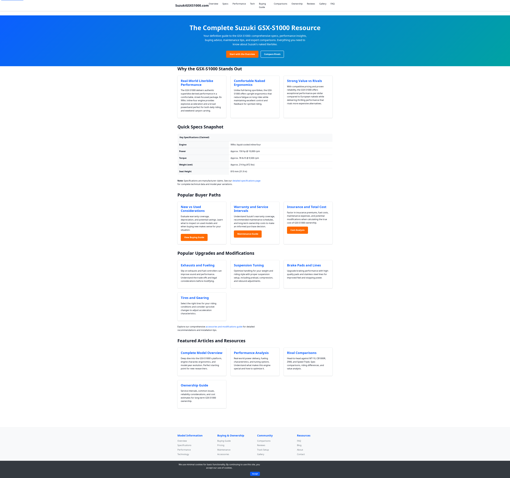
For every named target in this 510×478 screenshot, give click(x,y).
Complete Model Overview (201, 353)
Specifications (184, 445)
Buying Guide (262, 5)
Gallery (322, 3)
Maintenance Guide (247, 233)
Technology (183, 454)
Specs (225, 3)
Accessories (223, 454)
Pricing (220, 445)
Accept (255, 474)
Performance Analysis (251, 353)
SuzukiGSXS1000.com (192, 5)
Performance (239, 3)
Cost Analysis (297, 230)
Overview (213, 3)
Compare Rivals (272, 54)
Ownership (297, 3)
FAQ (333, 3)
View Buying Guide (194, 237)
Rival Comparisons (301, 353)
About (300, 449)
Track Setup (263, 449)
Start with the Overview (242, 54)
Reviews (311, 3)
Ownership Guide (194, 385)
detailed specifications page (246, 180)
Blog (299, 445)
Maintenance (223, 449)
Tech (252, 3)
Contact (301, 454)
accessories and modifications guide (224, 326)
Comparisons (280, 3)
